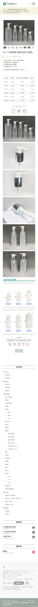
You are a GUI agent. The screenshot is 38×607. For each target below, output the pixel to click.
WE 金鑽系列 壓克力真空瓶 (9, 527)
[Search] (28, 3)
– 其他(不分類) (10, 443)
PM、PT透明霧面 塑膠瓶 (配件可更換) (15, 9)
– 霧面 (8, 415)
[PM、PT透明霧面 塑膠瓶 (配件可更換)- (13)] (19, 32)
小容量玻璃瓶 (8, 403)
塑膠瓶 (6, 430)
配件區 (6, 473)
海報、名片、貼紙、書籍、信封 (13, 498)
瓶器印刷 (7, 511)
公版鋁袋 (7, 390)
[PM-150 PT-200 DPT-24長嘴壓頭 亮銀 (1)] (25, 47)
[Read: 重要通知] (33, 552)
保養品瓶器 (6, 394)
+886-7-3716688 (12, 575)
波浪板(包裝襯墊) (9, 489)
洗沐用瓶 (7, 458)
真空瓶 (6, 424)
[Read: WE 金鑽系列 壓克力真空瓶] (33, 527)
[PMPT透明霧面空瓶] (33, 47)
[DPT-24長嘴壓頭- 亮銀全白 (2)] (13, 47)
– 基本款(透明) (10, 440)
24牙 (25, 69)
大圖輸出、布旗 (9, 504)
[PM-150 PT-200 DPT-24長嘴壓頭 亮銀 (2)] (29, 47)
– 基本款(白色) (10, 437)
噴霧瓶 (6, 461)
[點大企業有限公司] (16, 3)
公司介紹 (5, 372)
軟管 (6, 452)
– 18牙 (8, 482)
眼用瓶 (6, 464)
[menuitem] (28, 3)
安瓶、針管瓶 (8, 397)
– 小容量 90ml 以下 (12, 449)
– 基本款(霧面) (10, 433)
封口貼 (6, 470)
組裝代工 (7, 514)
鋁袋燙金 (7, 387)
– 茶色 (8, 418)
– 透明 (8, 412)
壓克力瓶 (7, 421)
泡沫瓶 (6, 455)
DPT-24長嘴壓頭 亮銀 (13, 57)
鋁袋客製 (5, 381)
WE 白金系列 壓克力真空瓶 (9, 531)
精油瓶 (6, 409)
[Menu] (32, 3)
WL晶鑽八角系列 (7, 536)
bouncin (33, 600)
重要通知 (5, 551)
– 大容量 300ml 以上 (12, 446)
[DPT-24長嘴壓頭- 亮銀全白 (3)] (17, 47)
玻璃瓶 (6, 406)
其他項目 (5, 508)
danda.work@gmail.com (16, 579)
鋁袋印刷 (7, 384)
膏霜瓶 (6, 427)
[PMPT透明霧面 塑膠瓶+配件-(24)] (9, 47)
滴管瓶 (6, 400)
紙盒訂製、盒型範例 (10, 495)
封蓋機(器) (7, 486)
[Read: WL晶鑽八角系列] (33, 537)
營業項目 (7, 375)
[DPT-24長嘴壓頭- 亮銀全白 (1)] (21, 47)
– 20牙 (9, 479)
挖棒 (6, 467)
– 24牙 (9, 476)
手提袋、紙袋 (8, 501)
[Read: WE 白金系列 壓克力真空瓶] (33, 532)
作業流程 (7, 378)
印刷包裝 (5, 492)
